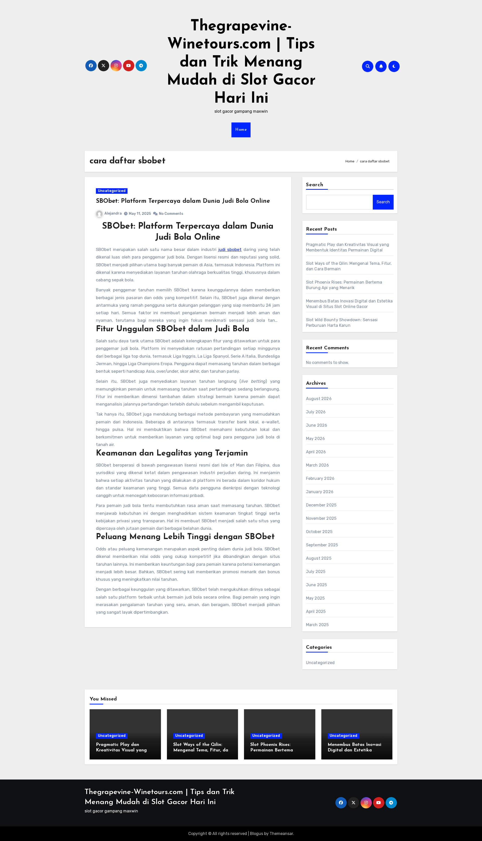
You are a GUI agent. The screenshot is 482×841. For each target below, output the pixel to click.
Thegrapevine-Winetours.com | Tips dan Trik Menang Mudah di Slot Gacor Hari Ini (241, 62)
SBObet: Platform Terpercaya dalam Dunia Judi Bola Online (183, 201)
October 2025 (319, 531)
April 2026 (316, 451)
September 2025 (322, 545)
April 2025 (316, 611)
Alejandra (113, 213)
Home (241, 130)
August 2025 (318, 558)
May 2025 (315, 598)
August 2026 (319, 398)
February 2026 (320, 478)
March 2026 (317, 465)
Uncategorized (112, 191)
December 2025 (321, 505)
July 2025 (316, 571)
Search (315, 184)
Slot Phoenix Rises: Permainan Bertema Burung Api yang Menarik (278, 750)
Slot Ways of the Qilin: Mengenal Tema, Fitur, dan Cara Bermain (202, 750)
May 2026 (315, 438)
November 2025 (321, 518)
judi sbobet (230, 249)
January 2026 (319, 491)
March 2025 (317, 624)
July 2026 (316, 412)
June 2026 (316, 425)
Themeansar (281, 833)
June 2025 (316, 585)
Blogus (256, 833)
